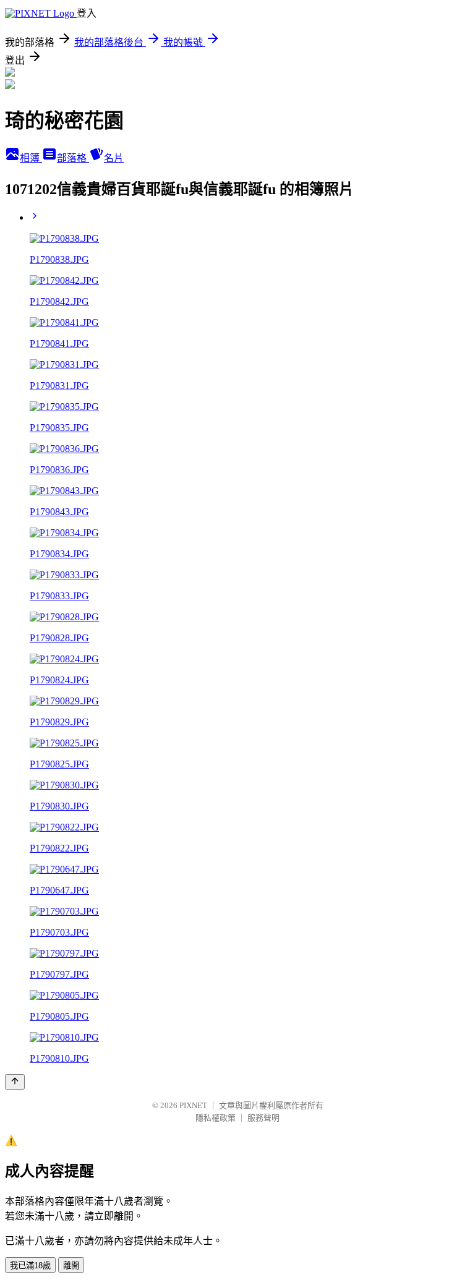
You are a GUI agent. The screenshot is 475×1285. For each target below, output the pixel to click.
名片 (114, 158)
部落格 (73, 158)
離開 (71, 1265)
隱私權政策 (215, 1117)
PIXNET (193, 1105)
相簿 (31, 158)
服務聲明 (263, 1117)
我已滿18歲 (30, 1265)
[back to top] (15, 1082)
